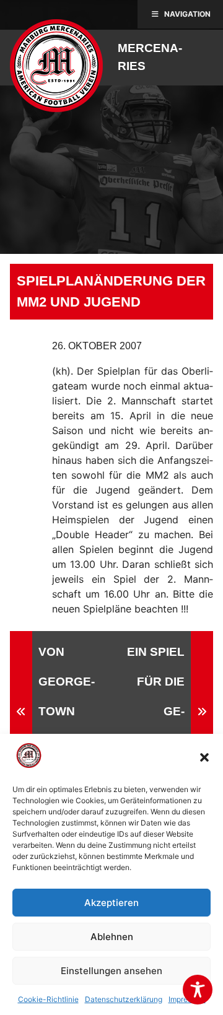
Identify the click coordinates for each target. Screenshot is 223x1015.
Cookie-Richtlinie (48, 999)
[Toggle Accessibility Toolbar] (197, 990)
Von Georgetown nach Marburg (69, 711)
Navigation (187, 14)
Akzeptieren (111, 902)
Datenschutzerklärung (123, 999)
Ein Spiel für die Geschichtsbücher (152, 711)
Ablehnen (111, 937)
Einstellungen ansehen (111, 971)
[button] (204, 757)
